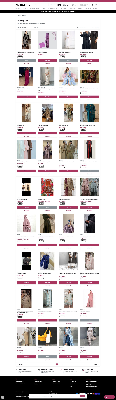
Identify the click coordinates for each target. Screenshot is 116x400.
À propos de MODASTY (20, 381)
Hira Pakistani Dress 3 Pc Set (22, 199)
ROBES (43, 8)
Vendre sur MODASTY (56, 383)
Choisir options (47, 60)
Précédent (20, 364)
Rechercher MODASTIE (20, 383)
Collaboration (72, 383)
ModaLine (82, 51)
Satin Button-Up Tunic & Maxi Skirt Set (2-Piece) (88, 348)
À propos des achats (38, 381)
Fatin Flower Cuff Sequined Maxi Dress (23, 161)
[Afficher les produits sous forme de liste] (97, 27)
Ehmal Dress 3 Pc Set (41, 199)
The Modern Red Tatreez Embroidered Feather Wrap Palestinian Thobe (89, 162)
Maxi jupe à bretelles (41, 348)
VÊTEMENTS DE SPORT (52, 8)
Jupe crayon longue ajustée (21, 348)
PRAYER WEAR (88, 8)
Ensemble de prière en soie (42, 52)
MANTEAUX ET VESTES (34, 8)
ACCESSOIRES (72, 8)
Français (17, 392)
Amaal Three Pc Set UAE (63, 125)
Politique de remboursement (91, 386)
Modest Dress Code (20, 87)
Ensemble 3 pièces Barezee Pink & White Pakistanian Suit (89, 274)
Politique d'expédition (90, 384)
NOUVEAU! (18, 8)
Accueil (19, 15)
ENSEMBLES (63, 8)
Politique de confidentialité (91, 381)
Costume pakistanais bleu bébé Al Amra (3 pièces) (68, 311)
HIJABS (24, 8)
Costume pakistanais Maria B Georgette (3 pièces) (25, 52)
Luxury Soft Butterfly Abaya (43, 125)
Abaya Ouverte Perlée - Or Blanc (64, 52)
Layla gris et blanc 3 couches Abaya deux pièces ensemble (67, 274)
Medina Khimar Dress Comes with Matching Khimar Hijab (26, 237)
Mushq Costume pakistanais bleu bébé (44, 311)
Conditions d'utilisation (90, 383)
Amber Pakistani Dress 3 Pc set (64, 199)
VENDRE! (95, 8)
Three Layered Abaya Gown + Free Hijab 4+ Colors (89, 199)
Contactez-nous (73, 381)
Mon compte (82, 5)
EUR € (24, 392)
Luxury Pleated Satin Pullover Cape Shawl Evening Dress (46, 90)
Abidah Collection (41, 51)
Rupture (26, 60)
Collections (36, 384)
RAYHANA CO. (61, 51)
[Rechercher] (59, 5)
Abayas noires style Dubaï (21, 273)
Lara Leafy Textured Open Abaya (65, 348)
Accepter (82, 396)
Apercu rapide (26, 63)
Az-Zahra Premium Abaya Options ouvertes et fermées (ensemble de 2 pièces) (25, 312)
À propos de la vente (56, 381)
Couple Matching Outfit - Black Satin (86, 52)
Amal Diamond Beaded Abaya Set (44, 161)
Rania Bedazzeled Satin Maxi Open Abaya (87, 125)
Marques (35, 383)
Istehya (18, 51)
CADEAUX (80, 8)
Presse (71, 384)
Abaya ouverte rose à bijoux (85, 311)
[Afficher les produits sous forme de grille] (95, 27)
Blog (71, 386)
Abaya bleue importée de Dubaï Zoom (44, 273)
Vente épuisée (24, 15)
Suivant (95, 364)
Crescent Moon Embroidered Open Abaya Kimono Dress (67, 162)
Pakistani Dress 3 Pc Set (21, 125)
